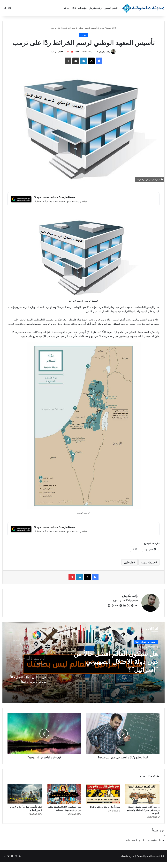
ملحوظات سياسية (148, 641)
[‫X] (128, 606)
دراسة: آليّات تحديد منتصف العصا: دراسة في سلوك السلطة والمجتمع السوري (143, 809)
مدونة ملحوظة (127, 856)
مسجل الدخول (144, 840)
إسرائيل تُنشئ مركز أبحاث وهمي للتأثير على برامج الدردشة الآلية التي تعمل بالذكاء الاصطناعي (114, 661)
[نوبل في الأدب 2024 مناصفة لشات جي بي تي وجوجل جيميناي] (64, 794)
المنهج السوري (111, 8)
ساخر (101, 28)
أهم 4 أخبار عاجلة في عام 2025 (105, 806)
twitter (66, 8)
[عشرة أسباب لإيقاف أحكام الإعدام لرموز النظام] (25, 794)
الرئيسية (110, 28)
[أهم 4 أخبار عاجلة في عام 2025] (103, 794)
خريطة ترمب (148, 562)
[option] (83, 662)
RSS (74, 8)
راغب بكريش (95, 8)
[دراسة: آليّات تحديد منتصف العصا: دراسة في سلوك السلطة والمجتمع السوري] (142, 794)
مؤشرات (82, 8)
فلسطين (128, 562)
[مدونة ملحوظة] (143, 8)
